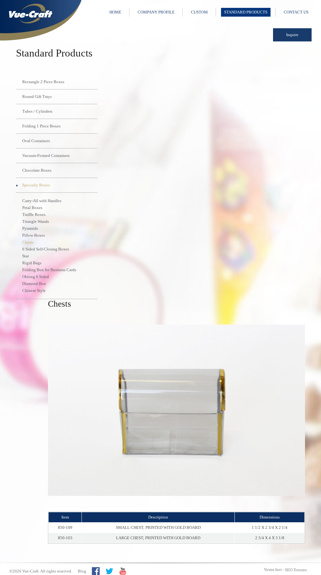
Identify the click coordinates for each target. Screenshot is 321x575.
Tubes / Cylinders (37, 111)
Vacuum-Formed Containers (46, 155)
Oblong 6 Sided (35, 276)
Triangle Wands (35, 221)
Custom (199, 12)
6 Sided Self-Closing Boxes (45, 249)
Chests (28, 242)
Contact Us (296, 12)
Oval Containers (36, 140)
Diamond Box (34, 283)
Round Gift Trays (37, 96)
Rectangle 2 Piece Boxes (43, 81)
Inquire (292, 34)
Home (115, 12)
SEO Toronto (296, 569)
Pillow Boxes (33, 235)
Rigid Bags (31, 263)
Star (25, 256)
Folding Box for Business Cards (49, 269)
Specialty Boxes (36, 185)
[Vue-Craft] (41, 20)
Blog (82, 571)
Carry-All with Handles (41, 200)
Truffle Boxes (33, 214)
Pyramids (30, 228)
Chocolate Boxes (36, 170)
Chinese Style (34, 290)
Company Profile (156, 12)
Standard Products (245, 12)
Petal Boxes (32, 207)
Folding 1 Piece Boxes (41, 126)
